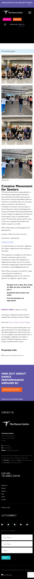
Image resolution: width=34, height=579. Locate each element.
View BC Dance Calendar (11, 390)
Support (3, 491)
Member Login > (6, 507)
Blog (2, 494)
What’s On (4, 485)
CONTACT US (21, 24)
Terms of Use (20, 570)
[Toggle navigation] (30, 12)
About (3, 497)
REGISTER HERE (7, 242)
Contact (3, 499)
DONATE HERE (7, 309)
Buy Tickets (6, 19)
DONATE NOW (17, 19)
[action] (4, 525)
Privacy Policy (29, 570)
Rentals (3, 488)
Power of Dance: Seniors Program (19, 322)
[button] (2, 24)
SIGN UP (5, 558)
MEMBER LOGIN (13, 24)
